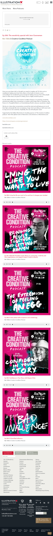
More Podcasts (18, 8)
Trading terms (20, 530)
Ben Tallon (6, 39)
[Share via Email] (9, 30)
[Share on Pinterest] (3, 30)
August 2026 (42, 519)
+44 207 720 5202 (7, 516)
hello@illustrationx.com (9, 513)
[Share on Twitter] (7, 30)
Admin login (37, 530)
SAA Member (32, 530)
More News (6, 8)
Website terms (14, 530)
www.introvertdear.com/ (9, 118)
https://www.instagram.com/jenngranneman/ (15, 121)
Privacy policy (26, 530)
